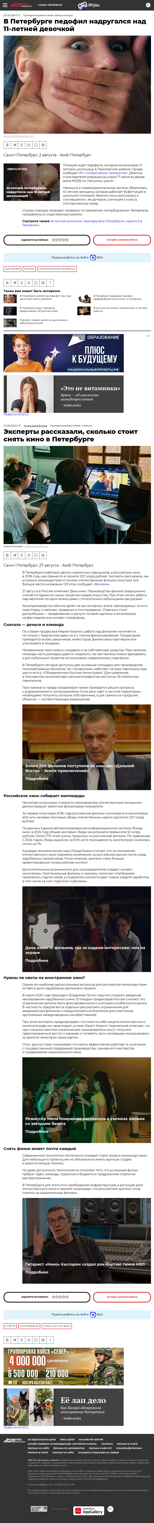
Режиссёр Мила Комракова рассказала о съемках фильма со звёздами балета (85, 1121)
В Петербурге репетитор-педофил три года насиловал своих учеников (45, 297)
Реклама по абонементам (69, 1448)
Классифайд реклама (129, 1448)
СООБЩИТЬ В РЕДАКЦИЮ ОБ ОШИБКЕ (98, 1452)
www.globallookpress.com (19, 136)
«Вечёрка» (101, 584)
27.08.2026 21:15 (12, 425)
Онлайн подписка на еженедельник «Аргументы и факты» (62, 1444)
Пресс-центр (67, 1439)
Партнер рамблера (60, 1509)
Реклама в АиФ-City (100, 1448)
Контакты (107, 1444)
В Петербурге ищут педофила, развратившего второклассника (39, 309)
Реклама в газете (127, 1444)
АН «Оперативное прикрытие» (103, 173)
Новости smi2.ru (16, 414)
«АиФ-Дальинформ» (36, 546)
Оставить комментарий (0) (122, 240)
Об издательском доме (42, 1439)
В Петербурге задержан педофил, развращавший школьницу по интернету (118, 297)
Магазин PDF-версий (91, 1439)
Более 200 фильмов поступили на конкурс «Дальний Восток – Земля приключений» (79, 768)
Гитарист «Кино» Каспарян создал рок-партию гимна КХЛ (85, 1264)
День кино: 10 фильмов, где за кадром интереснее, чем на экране (85, 950)
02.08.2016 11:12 (12, 15)
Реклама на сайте (38, 1448)
